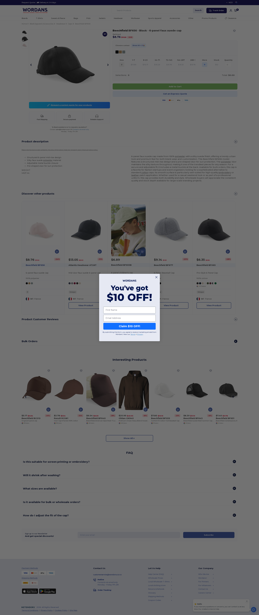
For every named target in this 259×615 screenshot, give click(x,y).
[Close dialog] (156, 277)
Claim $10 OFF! (129, 326)
